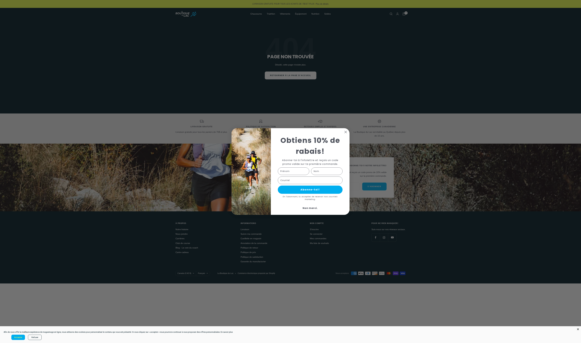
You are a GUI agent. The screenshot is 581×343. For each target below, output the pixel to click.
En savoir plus (227, 332)
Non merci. (310, 208)
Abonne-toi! (310, 189)
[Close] (577, 329)
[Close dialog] (345, 132)
